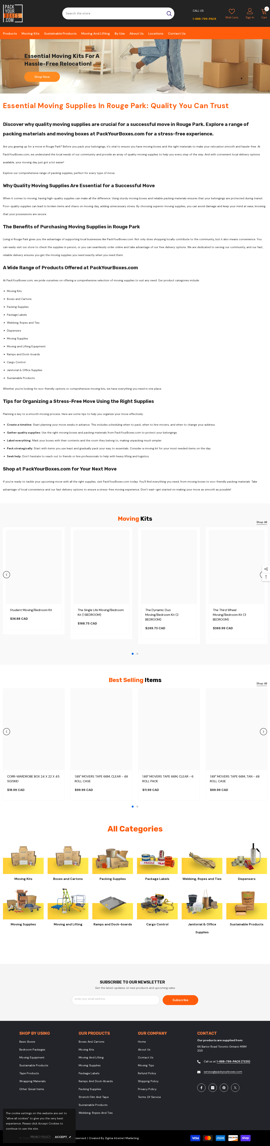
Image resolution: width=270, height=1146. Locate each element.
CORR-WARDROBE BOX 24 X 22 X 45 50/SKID (33, 778)
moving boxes (152, 146)
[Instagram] (213, 1088)
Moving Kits (23, 879)
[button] (6, 574)
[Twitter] (235, 1088)
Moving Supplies (23, 924)
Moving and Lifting (68, 924)
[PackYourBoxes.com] (135, 66)
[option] (34, 580)
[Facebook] (201, 1088)
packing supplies (62, 173)
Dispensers (247, 879)
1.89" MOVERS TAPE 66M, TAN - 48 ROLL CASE (235, 778)
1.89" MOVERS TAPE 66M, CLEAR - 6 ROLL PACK (168, 778)
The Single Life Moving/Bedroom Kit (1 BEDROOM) (101, 612)
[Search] (118, 13)
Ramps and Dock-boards (112, 924)
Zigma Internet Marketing (122, 1138)
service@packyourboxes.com (223, 1071)
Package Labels (157, 879)
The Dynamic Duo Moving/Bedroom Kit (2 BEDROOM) (161, 615)
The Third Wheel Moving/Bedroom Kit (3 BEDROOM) (229, 615)
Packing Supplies (113, 879)
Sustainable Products (246, 924)
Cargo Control (157, 924)
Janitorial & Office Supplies (202, 928)
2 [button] (137, 654)
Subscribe (180, 1000)
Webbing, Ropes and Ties (202, 879)
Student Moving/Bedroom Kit (31, 610)
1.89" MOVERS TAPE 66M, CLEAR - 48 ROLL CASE (101, 778)
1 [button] (133, 654)
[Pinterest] (224, 1088)
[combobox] (113, 13)
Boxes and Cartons (68, 879)
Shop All (262, 522)
